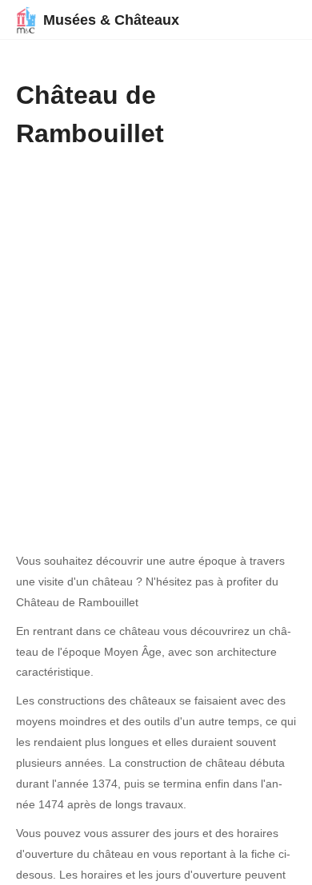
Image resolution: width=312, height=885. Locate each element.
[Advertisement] (156, 316)
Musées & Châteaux (111, 20)
